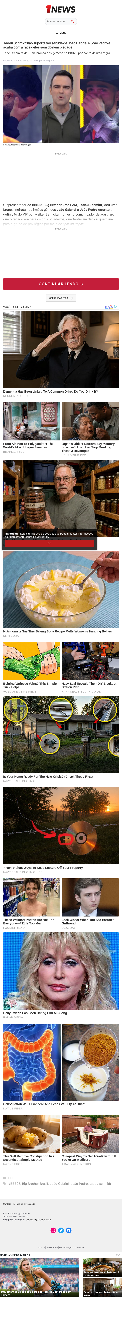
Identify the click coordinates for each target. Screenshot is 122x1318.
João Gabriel (59, 1184)
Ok (49, 543)
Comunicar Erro (58, 298)
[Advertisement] (61, 177)
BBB (11, 1178)
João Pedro (79, 1184)
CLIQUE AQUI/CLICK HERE (38, 1219)
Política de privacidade (24, 1204)
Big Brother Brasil (35, 1184)
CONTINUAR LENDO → (61, 284)
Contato (7, 1204)
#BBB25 (14, 1184)
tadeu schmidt (100, 1184)
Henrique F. (49, 60)
